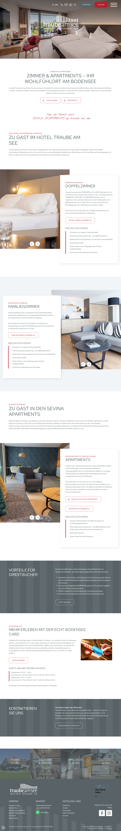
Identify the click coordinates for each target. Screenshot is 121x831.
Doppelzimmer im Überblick (80, 220)
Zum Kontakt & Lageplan (69, 726)
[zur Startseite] (60, 22)
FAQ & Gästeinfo (69, 813)
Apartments (72, 100)
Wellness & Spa (76, 761)
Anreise (65, 808)
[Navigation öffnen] (113, 5)
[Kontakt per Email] (66, 5)
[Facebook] (102, 813)
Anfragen (86, 5)
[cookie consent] (3, 827)
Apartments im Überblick (79, 509)
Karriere (65, 816)
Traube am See (15, 761)
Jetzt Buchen (65, 602)
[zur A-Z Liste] (75, 5)
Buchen (101, 5)
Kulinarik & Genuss (45, 761)
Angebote (66, 805)
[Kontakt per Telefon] (62, 5)
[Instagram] (109, 813)
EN (56, 5)
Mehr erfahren (18, 660)
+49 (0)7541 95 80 (43, 808)
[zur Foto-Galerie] (70, 5)
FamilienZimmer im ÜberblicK (23, 335)
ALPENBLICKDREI (48, 826)
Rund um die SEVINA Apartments (84, 499)
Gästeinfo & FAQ (106, 761)
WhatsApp (44, 812)
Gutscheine (67, 810)
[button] (32, 243)
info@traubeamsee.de (43, 805)
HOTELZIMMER (51, 100)
